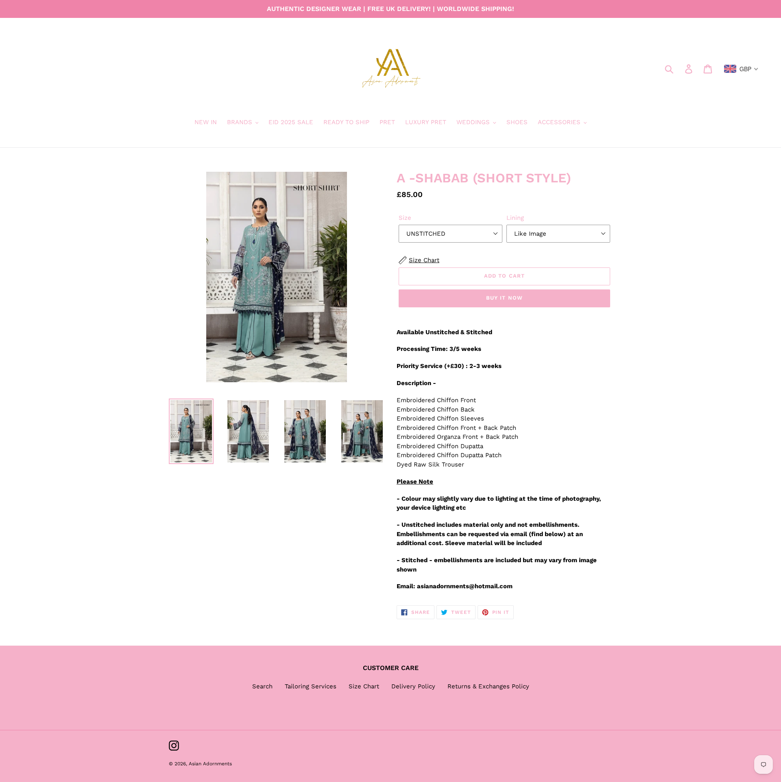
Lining (515, 217)
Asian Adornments (210, 764)
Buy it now (504, 298)
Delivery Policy (413, 686)
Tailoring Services (310, 686)
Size (405, 217)
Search (262, 686)
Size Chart (364, 686)
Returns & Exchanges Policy (488, 686)
